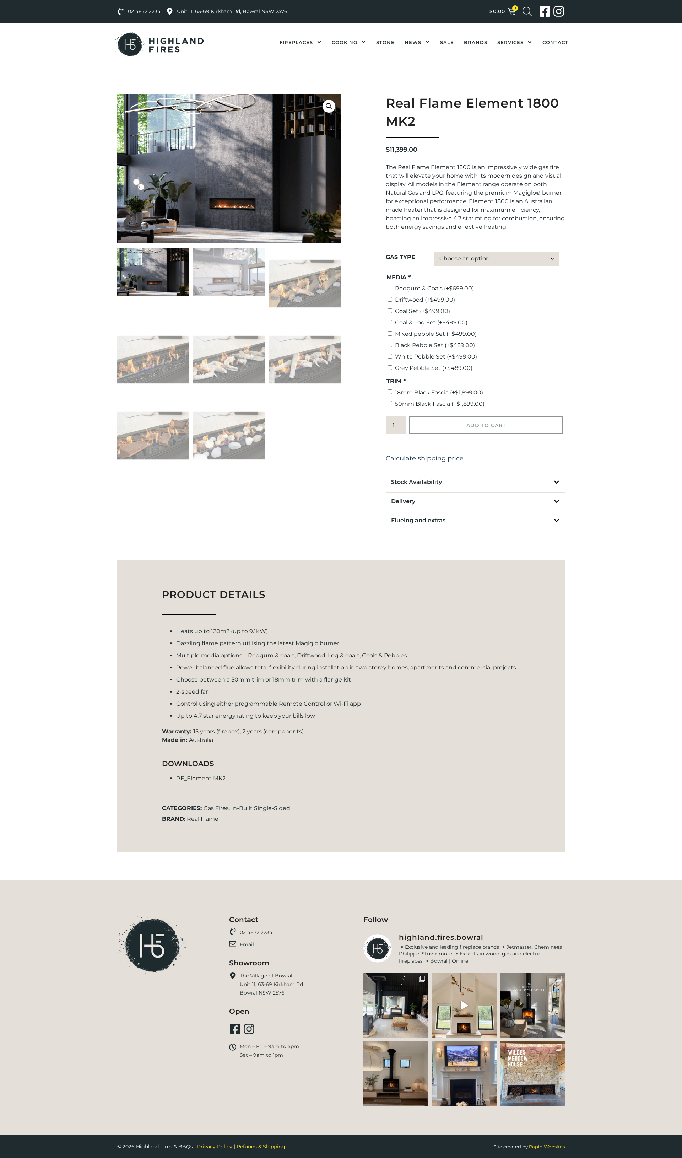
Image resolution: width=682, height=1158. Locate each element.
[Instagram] (559, 11)
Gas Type (400, 257)
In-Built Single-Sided (260, 808)
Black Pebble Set (435, 345)
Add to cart (486, 425)
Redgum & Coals (434, 288)
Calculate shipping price (425, 458)
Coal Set (422, 311)
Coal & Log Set (431, 322)
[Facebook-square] (545, 11)
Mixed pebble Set (436, 333)
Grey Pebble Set (433, 368)
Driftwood (425, 299)
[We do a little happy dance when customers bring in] (464, 1073)
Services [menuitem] (510, 42)
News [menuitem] (413, 42)
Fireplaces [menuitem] (296, 42)
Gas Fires (216, 808)
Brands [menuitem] (475, 42)
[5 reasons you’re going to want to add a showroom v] (395, 1005)
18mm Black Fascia (439, 392)
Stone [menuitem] (385, 42)
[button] (329, 106)
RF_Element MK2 (201, 778)
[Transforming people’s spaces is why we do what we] (464, 1005)
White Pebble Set (436, 356)
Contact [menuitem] (555, 42)
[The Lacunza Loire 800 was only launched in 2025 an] (395, 1073)
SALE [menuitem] (447, 42)
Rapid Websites (547, 1146)
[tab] (475, 482)
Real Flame (202, 818)
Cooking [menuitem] (344, 42)
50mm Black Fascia (440, 403)
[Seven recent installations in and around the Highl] (532, 1005)
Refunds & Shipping (261, 1146)
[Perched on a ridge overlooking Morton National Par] (532, 1073)
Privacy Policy (214, 1146)
